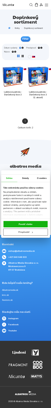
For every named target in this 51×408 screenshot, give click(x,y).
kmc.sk (5, 295)
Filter (25, 38)
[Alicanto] (16, 376)
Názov (7, 52)
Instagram (13, 318)
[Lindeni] (19, 352)
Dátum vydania (10, 48)
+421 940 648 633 (17, 257)
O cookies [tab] (42, 178)
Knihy (17, 28)
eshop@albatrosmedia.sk (21, 251)
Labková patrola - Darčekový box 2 (13, 93)
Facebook (13, 324)
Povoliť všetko (25, 224)
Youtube (12, 330)
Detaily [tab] (25, 178)
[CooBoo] (37, 365)
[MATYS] (36, 376)
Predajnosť (31, 48)
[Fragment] (18, 365)
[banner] (17, 5)
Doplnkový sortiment (33, 28)
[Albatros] (35, 352)
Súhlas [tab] (9, 178)
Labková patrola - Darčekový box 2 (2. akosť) (38, 95)
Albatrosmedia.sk (10, 290)
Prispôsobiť (24, 232)
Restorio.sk (7, 300)
